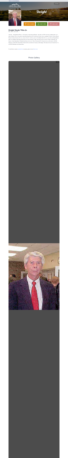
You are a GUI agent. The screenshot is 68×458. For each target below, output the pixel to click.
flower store (35, 49)
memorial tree (20, 49)
